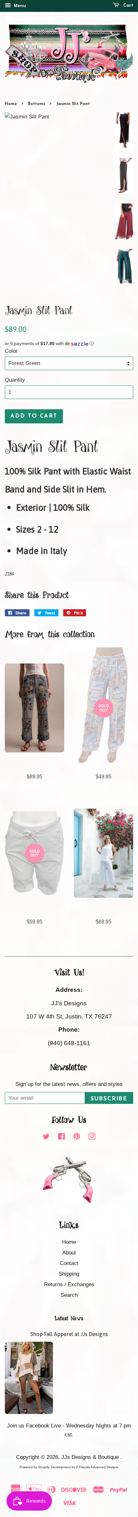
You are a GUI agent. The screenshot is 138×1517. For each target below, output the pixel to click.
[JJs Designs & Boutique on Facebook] (61, 1137)
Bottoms (36, 104)
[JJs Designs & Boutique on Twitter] (46, 1137)
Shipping (69, 1274)
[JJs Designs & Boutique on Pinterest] (76, 1137)
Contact (69, 1263)
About (69, 1253)
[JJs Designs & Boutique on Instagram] (91, 1137)
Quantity (15, 380)
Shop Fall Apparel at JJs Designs (69, 1334)
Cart (127, 5)
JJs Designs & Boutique (90, 1457)
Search (69, 1295)
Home (11, 104)
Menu (19, 5)
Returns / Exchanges (69, 1284)
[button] (69, 344)
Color (11, 351)
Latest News (69, 1318)
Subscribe (109, 1099)
